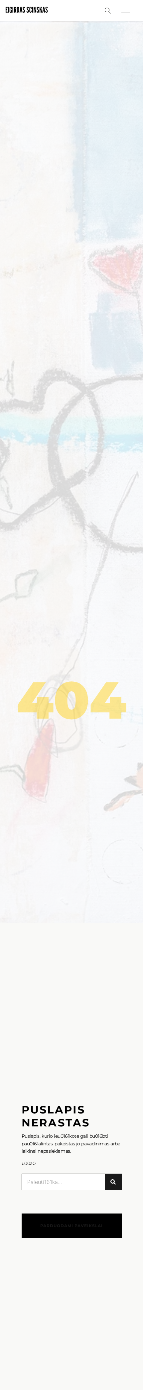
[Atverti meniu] (125, 10)
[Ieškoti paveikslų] (108, 10)
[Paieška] (113, 1182)
